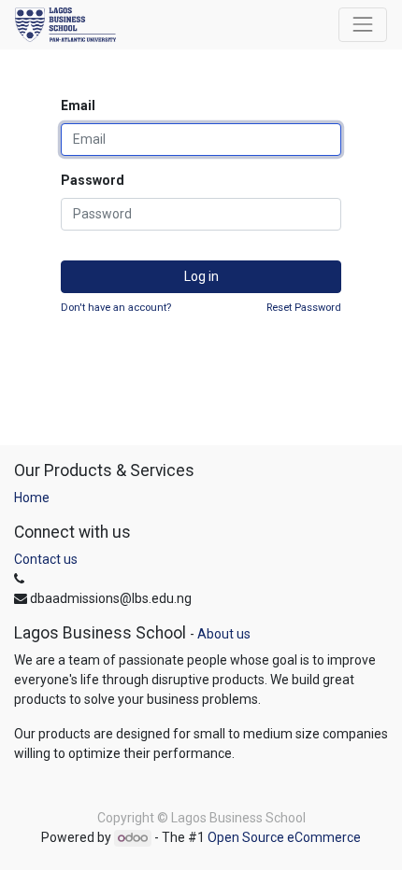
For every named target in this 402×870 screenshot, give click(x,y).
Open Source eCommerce (284, 837)
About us (224, 633)
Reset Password (303, 308)
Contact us (46, 559)
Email (78, 105)
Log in (201, 276)
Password (92, 180)
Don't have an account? (116, 308)
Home (32, 497)
